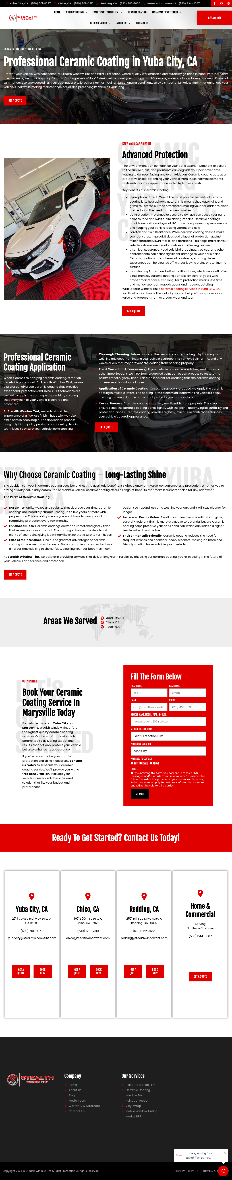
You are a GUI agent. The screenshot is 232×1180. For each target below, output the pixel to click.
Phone (172, 700)
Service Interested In (141, 729)
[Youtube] (221, 3)
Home (57, 12)
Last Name (174, 686)
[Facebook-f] (214, 3)
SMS (136, 763)
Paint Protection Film (106, 12)
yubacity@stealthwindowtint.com (32, 938)
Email (133, 700)
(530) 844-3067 (200, 936)
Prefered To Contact (141, 759)
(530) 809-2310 (88, 931)
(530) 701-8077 (32, 931)
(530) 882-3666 (144, 931)
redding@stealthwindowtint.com (144, 938)
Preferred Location (141, 744)
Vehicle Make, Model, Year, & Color (149, 714)
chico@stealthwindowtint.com (88, 938)
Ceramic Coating (137, 12)
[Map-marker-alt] (228, 3)
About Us (121, 23)
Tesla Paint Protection (165, 12)
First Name (136, 686)
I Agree (134, 769)
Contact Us (142, 23)
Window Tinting (75, 12)
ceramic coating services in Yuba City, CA (190, 289)
